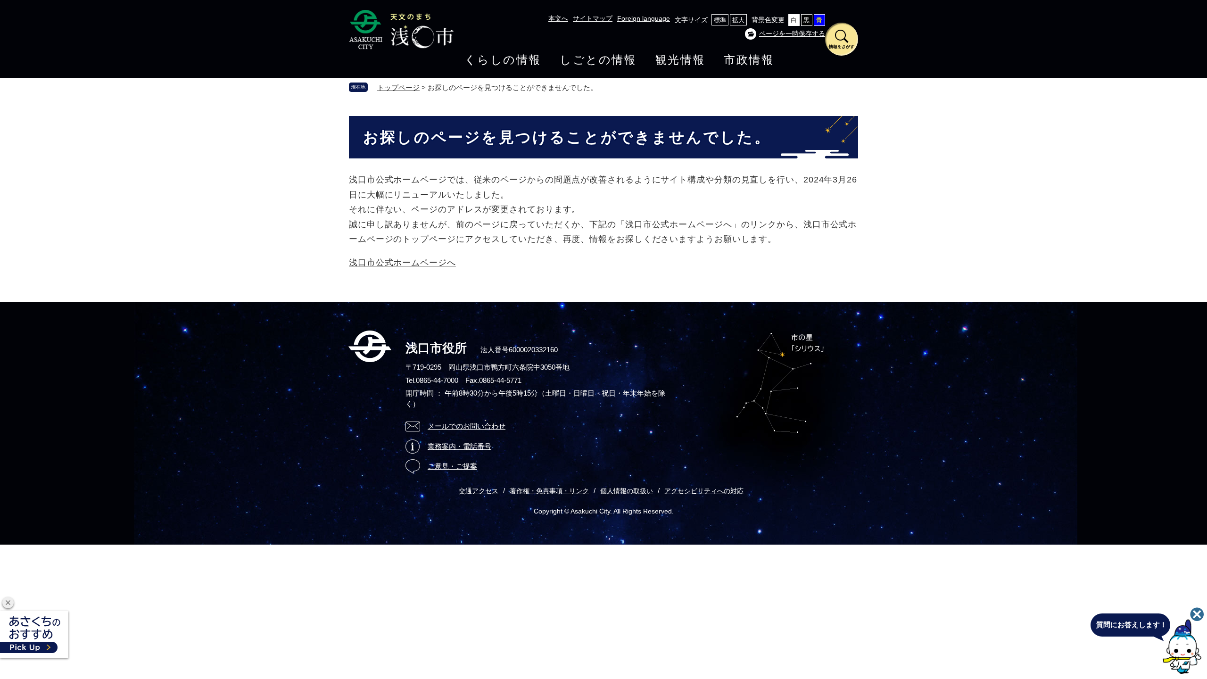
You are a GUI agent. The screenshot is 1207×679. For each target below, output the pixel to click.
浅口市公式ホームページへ (402, 262)
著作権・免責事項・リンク (549, 491)
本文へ (558, 18)
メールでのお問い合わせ (466, 426)
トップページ (398, 87)
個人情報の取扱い (626, 491)
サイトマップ (592, 18)
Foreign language (643, 18)
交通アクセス (478, 491)
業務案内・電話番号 (459, 446)
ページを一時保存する (792, 33)
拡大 (738, 20)
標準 (720, 20)
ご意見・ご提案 (452, 466)
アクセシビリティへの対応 (704, 491)
